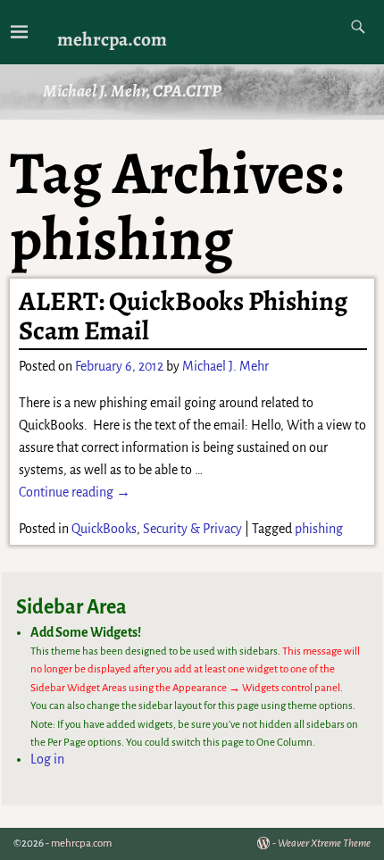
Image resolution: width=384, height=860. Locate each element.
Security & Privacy (192, 529)
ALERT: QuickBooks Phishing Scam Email (183, 315)
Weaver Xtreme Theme (324, 843)
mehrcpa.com (112, 39)
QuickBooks (104, 529)
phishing (319, 529)
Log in (47, 759)
